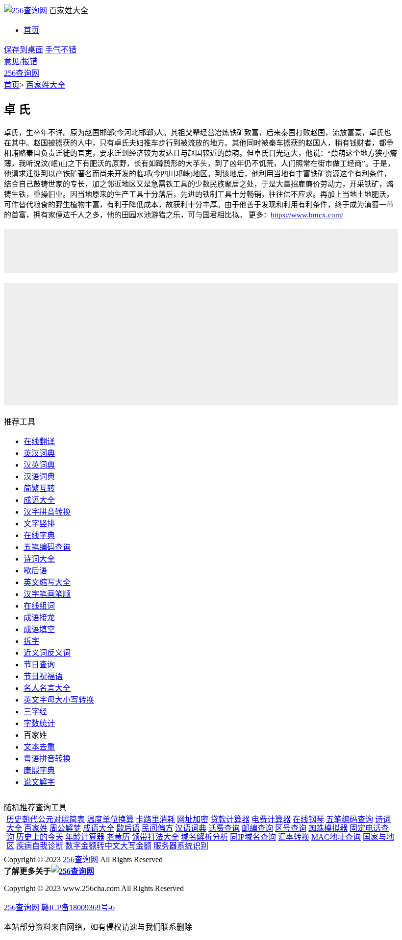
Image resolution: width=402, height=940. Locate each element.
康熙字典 (39, 770)
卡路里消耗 (155, 819)
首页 (31, 30)
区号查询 (290, 828)
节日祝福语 (43, 676)
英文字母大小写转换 (59, 700)
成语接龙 (39, 617)
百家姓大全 (45, 85)
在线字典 (39, 535)
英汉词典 (39, 453)
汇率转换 (293, 837)
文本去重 (39, 747)
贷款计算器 (230, 819)
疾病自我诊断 (39, 846)
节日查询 (39, 664)
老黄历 (118, 837)
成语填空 (39, 629)
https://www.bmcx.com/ (307, 215)
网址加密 (192, 819)
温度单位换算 (110, 819)
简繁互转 (39, 488)
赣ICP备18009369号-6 (78, 907)
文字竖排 (39, 523)
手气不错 (60, 50)
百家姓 (36, 828)
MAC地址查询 (336, 837)
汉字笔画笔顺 (47, 594)
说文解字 (39, 782)
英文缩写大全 (47, 582)
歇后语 (35, 570)
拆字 (31, 641)
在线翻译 (39, 441)
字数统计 (39, 723)
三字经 (35, 711)
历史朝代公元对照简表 (45, 819)
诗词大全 (39, 559)
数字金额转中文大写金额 (108, 846)
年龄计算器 (84, 837)
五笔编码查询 (47, 547)
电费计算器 (271, 819)
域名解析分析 (204, 837)
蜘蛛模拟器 (328, 828)
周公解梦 (65, 828)
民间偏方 (157, 828)
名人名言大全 (47, 688)
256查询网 (21, 73)
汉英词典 (39, 465)
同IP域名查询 (253, 837)
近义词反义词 (47, 653)
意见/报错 (20, 61)
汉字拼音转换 (47, 512)
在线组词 (39, 606)
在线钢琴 (308, 819)
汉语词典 (39, 476)
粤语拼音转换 (47, 758)
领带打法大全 (155, 837)
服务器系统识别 (180, 846)
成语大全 (39, 500)
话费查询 (224, 828)
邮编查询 (257, 828)
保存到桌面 (23, 50)
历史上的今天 (39, 837)
